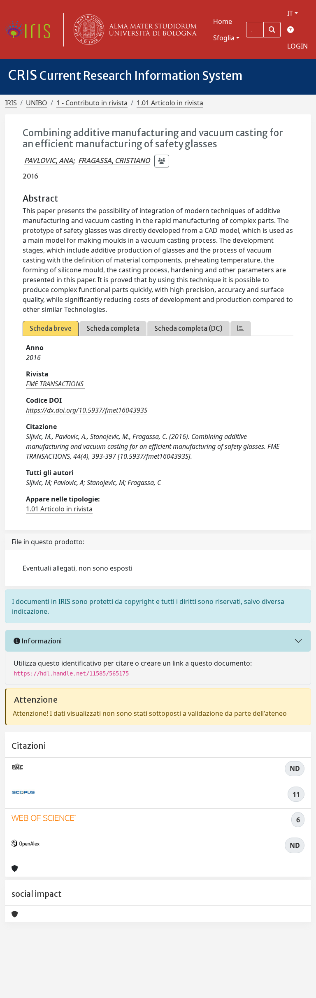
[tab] (240, 328)
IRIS (11, 102)
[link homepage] (31, 29)
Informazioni (41, 641)
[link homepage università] (133, 29)
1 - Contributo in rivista (92, 102)
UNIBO (36, 102)
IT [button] (290, 13)
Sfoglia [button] (224, 37)
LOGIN (297, 46)
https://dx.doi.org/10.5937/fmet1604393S (86, 410)
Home (222, 21)
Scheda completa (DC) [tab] (188, 328)
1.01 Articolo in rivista (170, 102)
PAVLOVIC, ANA (48, 160)
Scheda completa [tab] (112, 328)
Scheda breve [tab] (51, 328)
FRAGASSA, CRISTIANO (114, 160)
